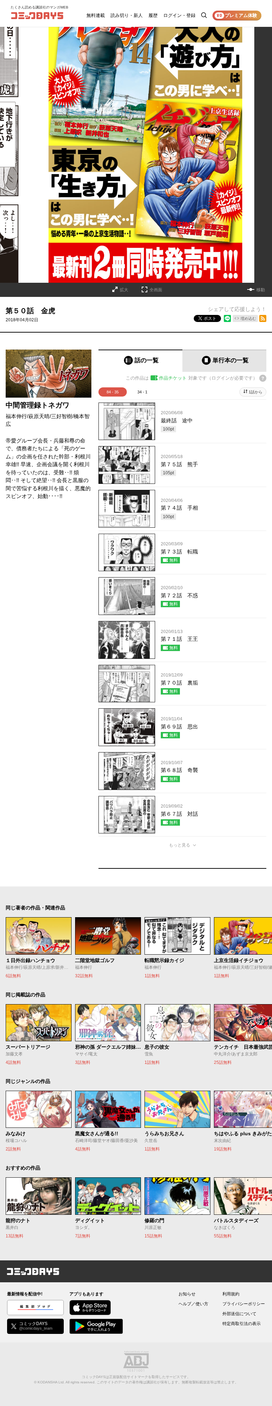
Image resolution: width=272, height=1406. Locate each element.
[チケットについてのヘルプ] (262, 378)
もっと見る (179, 845)
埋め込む (248, 318)
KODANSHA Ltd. (51, 1382)
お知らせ (187, 1293)
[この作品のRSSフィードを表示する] (262, 318)
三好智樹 (61, 416)
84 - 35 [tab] (113, 392)
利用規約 (230, 1293)
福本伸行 (16, 416)
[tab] (140, 361)
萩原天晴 (39, 416)
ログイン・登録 (179, 15)
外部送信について (239, 1313)
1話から (255, 392)
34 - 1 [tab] (142, 392)
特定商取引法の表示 (241, 1323)
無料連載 (95, 15)
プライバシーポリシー (243, 1303)
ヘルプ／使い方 (193, 1303)
